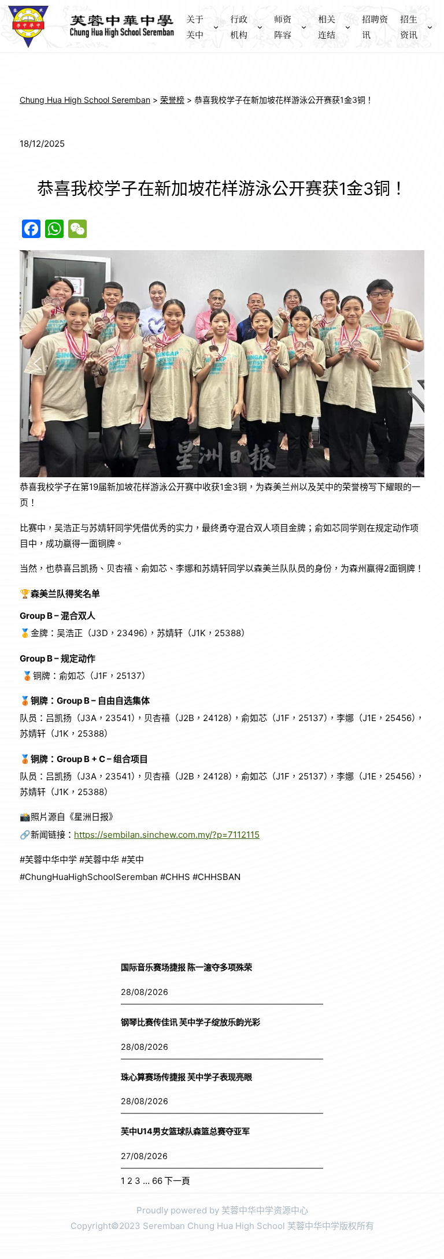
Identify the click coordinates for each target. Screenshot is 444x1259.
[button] (37, 363)
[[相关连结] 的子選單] (347, 26)
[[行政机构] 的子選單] (259, 26)
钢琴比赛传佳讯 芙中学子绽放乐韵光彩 (190, 1022)
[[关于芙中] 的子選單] (216, 26)
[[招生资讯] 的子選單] (429, 26)
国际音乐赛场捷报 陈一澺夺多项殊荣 (186, 967)
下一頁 (177, 1180)
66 (157, 1180)
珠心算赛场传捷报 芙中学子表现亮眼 (186, 1077)
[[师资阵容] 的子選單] (303, 26)
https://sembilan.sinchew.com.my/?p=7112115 (167, 834)
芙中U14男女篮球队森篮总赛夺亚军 (185, 1131)
